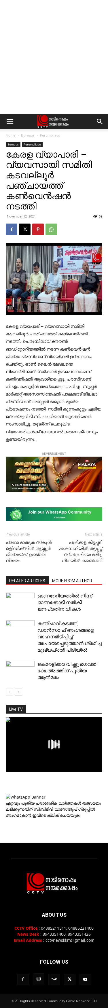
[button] (10, 121)
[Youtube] (85, 979)
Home (11, 135)
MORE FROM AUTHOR (72, 580)
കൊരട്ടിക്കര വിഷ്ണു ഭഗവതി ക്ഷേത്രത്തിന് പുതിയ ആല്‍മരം (67, 670)
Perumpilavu (50, 135)
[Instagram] (38, 979)
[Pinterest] (38, 229)
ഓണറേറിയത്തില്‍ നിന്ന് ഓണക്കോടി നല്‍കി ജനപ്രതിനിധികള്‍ (64, 602)
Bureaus (28, 135)
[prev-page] (9, 692)
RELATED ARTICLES (27, 580)
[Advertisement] (54, 57)
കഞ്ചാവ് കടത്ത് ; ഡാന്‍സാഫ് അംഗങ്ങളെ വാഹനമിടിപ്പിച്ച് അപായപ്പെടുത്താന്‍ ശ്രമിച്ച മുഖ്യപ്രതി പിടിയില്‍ (69, 637)
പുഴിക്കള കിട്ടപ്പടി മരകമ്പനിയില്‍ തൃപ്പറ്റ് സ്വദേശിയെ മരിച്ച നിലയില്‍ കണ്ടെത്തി (80, 551)
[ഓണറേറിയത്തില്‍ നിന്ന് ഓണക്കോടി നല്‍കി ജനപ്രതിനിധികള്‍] (20, 603)
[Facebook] (11, 229)
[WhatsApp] (51, 229)
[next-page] (18, 692)
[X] (25, 229)
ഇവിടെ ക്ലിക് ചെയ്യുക (55, 815)
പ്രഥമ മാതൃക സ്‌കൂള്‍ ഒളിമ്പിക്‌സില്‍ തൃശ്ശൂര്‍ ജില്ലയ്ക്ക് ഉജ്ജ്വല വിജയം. (29, 551)
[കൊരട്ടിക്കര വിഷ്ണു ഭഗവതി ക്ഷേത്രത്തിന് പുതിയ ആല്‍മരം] (20, 671)
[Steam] (54, 979)
